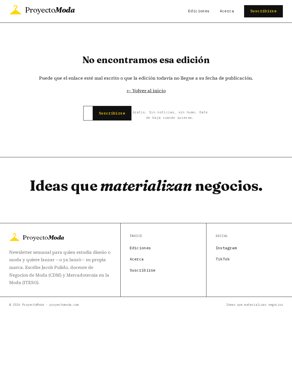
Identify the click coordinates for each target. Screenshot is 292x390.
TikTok (223, 259)
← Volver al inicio (146, 90)
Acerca (227, 11)
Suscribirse (263, 11)
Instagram (226, 247)
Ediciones (199, 11)
